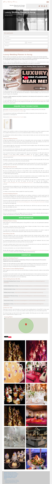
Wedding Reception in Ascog (9, 477)
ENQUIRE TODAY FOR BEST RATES (26, 106)
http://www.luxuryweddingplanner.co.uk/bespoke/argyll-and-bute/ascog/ (18, 155)
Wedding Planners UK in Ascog (10, 472)
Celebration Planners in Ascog (11, 482)
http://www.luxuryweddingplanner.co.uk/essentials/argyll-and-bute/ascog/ (18, 182)
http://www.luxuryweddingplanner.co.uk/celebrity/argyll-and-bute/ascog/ (31, 100)
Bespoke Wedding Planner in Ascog (11, 473)
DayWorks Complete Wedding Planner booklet (14, 110)
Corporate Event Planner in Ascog (11, 480)
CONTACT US (26, 255)
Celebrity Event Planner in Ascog (10, 475)
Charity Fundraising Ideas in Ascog (12, 481)
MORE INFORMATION (26, 218)
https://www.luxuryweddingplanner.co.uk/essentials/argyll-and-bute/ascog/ (31, 289)
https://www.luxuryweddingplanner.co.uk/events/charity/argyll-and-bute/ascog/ (29, 300)
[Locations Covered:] (3, 1)
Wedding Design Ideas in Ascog (10, 476)
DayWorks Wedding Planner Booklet (16, 117)
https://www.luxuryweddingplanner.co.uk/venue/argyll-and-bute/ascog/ (29, 292)
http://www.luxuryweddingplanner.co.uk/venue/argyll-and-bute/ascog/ (30, 201)
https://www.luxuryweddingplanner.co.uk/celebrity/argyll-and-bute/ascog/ (33, 285)
